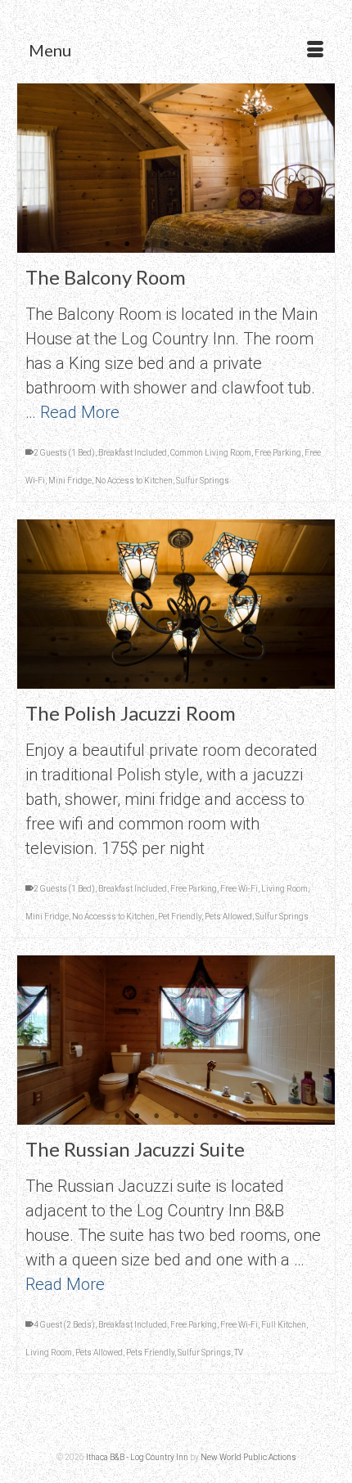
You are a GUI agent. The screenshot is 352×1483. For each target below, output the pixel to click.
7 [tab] (225, 244)
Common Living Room (210, 452)
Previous (36, 168)
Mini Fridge (70, 480)
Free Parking (278, 452)
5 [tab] (186, 244)
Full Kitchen (283, 1324)
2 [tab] (127, 244)
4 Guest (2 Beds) (64, 1324)
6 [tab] (205, 244)
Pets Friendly (150, 1352)
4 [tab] (166, 244)
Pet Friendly (179, 916)
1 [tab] (107, 244)
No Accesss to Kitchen (113, 916)
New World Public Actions (248, 1457)
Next (315, 168)
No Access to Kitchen (134, 480)
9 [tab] (245, 680)
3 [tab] (146, 244)
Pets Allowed (228, 916)
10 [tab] (264, 680)
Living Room (284, 888)
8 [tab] (245, 244)
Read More (80, 412)
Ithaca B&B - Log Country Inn (137, 1457)
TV (238, 1352)
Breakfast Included (132, 452)
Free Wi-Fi (239, 888)
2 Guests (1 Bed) (64, 452)
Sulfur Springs (202, 480)
